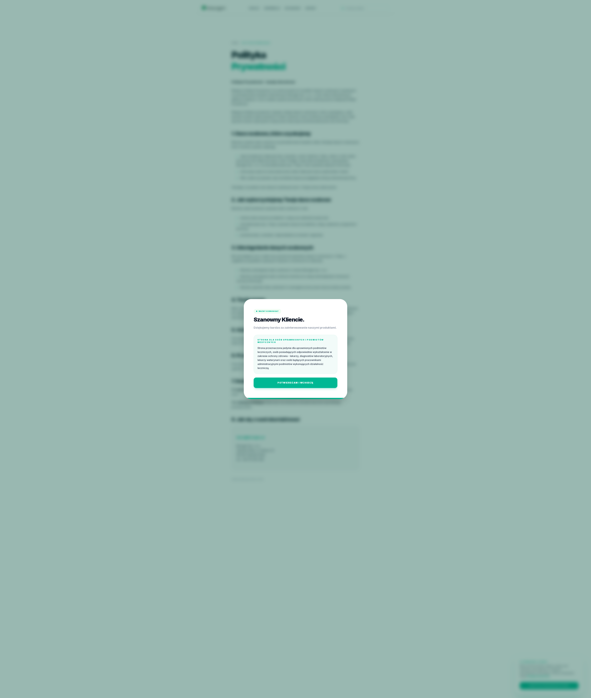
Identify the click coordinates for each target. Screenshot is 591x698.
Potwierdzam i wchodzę (295, 382)
